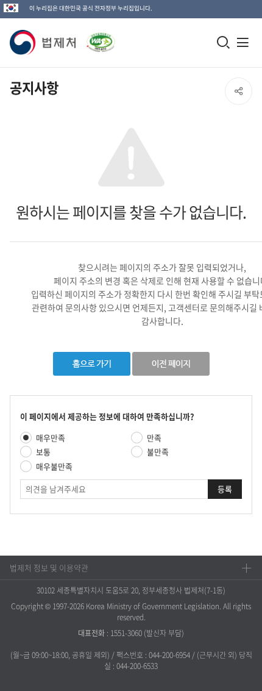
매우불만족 (54, 466)
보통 (43, 451)
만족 (154, 437)
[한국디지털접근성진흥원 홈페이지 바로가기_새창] (96, 39)
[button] (43, 42)
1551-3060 (126, 633)
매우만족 (50, 437)
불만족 (158, 451)
